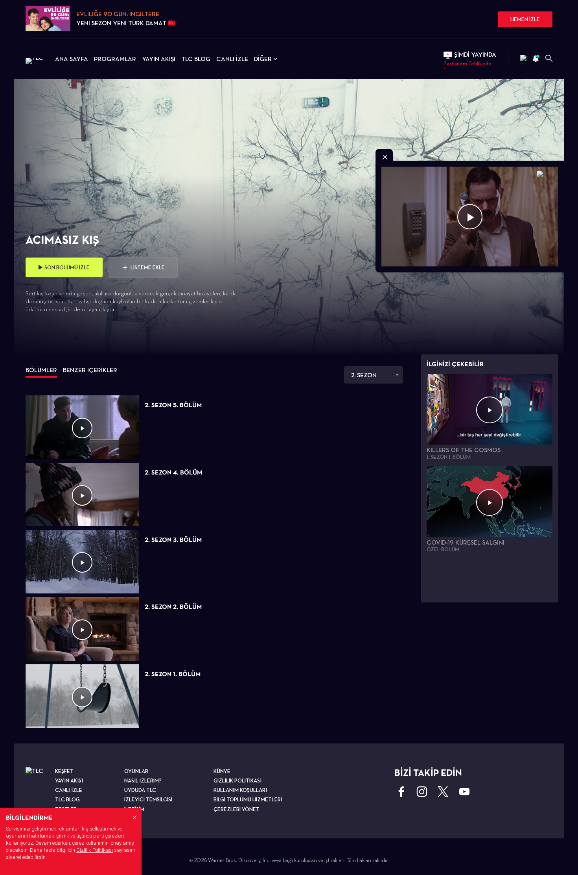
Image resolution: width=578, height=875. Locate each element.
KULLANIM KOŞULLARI (240, 790)
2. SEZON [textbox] (364, 375)
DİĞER (263, 59)
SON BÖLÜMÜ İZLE (67, 267)
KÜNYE (222, 771)
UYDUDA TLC (140, 790)
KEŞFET (64, 771)
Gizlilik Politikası (94, 850)
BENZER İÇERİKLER (90, 370)
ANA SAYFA (71, 59)
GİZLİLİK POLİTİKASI (237, 780)
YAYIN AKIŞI (158, 59)
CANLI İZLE (232, 59)
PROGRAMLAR (115, 59)
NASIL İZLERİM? (143, 780)
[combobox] (373, 375)
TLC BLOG (195, 59)
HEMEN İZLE (525, 19)
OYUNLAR (136, 771)
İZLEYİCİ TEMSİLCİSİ (148, 799)
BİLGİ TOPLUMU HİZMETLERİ (248, 799)
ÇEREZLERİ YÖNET (237, 809)
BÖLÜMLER (41, 370)
